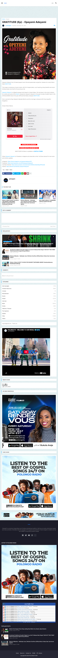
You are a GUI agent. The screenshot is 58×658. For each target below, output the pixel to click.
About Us (22, 653)
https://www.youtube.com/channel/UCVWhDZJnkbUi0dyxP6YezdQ (28, 164)
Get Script (24, 622)
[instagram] (32, 535)
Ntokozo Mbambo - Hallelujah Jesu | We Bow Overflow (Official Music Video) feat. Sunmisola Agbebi (28, 202)
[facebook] (23, 535)
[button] (2, 3)
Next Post (52, 226)
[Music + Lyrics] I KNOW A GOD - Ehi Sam (25, 614)
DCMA (33, 653)
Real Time (28, 622)
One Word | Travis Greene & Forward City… (25, 609)
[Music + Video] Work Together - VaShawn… (25, 606)
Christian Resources (29, 288)
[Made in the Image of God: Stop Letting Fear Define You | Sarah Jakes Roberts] (4, 630)
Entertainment (29, 293)
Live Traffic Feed (29, 604)
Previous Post (6, 226)
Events (29, 296)
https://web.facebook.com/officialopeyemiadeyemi (20, 163)
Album (17, 94)
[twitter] (26, 535)
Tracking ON (33, 622)
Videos (29, 318)
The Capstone (29, 311)
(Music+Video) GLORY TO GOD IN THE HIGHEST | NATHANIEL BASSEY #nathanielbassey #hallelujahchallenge (10, 202)
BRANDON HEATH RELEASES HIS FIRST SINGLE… (27, 619)
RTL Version (39, 653)
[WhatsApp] (22, 173)
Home (3, 19)
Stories (29, 306)
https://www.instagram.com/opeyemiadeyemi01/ (20, 161)
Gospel (7, 19)
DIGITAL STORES (38, 151)
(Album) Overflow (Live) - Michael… (24, 611)
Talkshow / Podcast (29, 308)
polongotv (12, 179)
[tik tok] (35, 535)
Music (11, 169)
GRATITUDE (8, 84)
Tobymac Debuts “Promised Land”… (24, 617)
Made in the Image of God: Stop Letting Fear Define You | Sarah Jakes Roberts (27, 628)
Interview (29, 301)
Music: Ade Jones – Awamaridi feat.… (24, 612)
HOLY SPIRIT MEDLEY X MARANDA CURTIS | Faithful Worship (47, 201)
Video (29, 316)
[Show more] (30, 173)
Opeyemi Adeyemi (6, 92)
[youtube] (29, 535)
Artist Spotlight (29, 286)
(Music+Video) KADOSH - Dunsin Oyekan (25, 620)
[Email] (28, 173)
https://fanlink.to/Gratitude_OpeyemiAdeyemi (17, 166)
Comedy (29, 291)
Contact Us (28, 653)
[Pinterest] (25, 173)
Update (29, 313)
